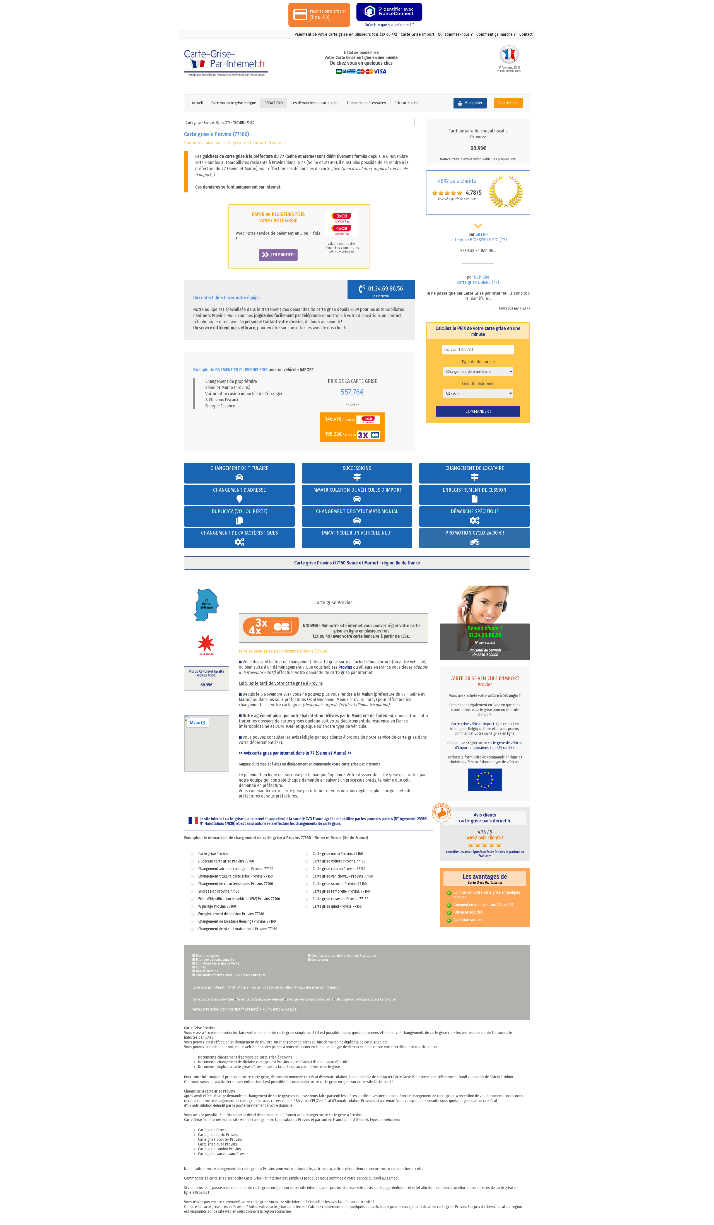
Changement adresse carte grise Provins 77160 (235, 868)
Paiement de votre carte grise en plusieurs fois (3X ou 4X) (346, 34)
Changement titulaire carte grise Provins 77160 (235, 876)
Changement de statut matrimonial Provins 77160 (237, 929)
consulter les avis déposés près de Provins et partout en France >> (485, 854)
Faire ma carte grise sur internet (260, 999)
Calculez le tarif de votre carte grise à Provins (281, 683)
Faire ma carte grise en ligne (233, 103)
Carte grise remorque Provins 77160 (341, 891)
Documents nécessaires (366, 103)
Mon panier (473, 103)
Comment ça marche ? (496, 34)
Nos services (319, 959)
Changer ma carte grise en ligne (310, 999)
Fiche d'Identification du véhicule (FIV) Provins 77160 (239, 899)
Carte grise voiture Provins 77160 (339, 861)
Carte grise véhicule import (472, 724)
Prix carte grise (407, 103)
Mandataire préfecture (352, 999)
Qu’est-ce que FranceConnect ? (389, 24)
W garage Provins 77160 (217, 906)
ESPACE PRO (274, 103)
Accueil (197, 103)
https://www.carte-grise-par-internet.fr (312, 987)
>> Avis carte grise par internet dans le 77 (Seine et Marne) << (295, 753)
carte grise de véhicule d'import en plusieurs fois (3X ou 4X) (489, 745)
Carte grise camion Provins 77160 (339, 868)
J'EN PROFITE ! (283, 254)
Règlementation (207, 971)
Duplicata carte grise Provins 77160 (226, 861)
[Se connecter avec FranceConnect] (389, 12)
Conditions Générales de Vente (217, 963)
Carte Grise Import (417, 34)
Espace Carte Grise (382, 999)
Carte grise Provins (213, 853)
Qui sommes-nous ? (455, 34)
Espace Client (508, 103)
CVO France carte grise (250, 975)
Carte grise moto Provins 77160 (338, 853)
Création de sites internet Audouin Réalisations (344, 956)
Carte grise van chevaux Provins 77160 (343, 876)
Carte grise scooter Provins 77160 (340, 883)
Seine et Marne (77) (217, 123)
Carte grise (193, 123)
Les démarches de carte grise (315, 103)
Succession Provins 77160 (218, 891)
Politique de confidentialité (215, 959)
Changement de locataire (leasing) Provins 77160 (237, 921)
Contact (525, 34)
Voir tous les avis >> (514, 308)
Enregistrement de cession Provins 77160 (231, 914)
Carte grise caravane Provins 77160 (340, 899)
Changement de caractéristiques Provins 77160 (235, 883)
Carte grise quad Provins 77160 (337, 906)
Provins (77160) (244, 123)
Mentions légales (207, 956)
